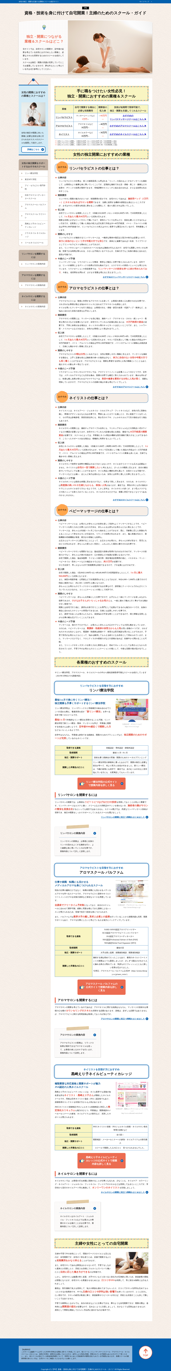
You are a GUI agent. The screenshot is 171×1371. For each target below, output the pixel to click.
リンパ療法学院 (31, 173)
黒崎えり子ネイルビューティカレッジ (35, 225)
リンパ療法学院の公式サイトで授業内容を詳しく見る (101, 784)
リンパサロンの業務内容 (35, 264)
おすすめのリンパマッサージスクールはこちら (124, 277)
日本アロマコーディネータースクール (35, 196)
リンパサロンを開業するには (33, 255)
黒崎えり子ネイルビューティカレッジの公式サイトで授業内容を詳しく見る (101, 1160)
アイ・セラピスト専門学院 (35, 187)
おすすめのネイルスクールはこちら (129, 500)
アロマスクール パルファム (35, 206)
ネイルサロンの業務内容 (35, 307)
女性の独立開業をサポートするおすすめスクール (33, 165)
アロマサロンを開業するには (33, 277)
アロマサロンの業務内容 (35, 285)
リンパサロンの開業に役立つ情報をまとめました (123, 817)
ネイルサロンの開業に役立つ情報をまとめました (123, 1192)
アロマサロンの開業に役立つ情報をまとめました (123, 1019)
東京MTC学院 (30, 179)
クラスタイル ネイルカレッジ (35, 234)
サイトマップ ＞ (145, 2)
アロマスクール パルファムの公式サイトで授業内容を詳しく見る (102, 987)
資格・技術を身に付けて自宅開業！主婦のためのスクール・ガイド (86, 1369)
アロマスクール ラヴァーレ (35, 216)
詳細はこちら (33, 149)
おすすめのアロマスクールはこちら (129, 387)
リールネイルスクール (34, 243)
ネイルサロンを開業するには (33, 298)
